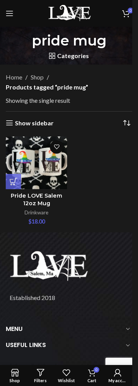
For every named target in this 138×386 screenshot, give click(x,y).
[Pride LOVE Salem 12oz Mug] (36, 162)
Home (14, 77)
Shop (37, 77)
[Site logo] (69, 12)
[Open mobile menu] (9, 13)
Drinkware (36, 212)
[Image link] (48, 265)
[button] (13, 181)
